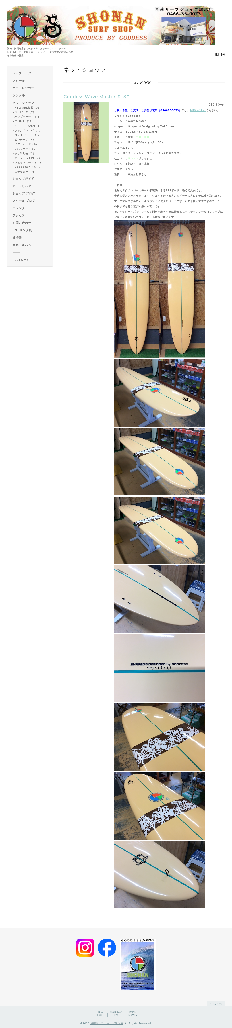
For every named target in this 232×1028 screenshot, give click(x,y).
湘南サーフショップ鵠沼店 (106, 1023)
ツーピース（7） (25, 112)
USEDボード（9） (26, 148)
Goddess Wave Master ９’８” (96, 96)
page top (217, 1004)
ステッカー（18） (26, 171)
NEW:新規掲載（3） (28, 107)
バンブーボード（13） (28, 116)
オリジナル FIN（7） (28, 158)
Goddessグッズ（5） (29, 167)
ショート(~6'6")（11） (29, 125)
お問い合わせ (198, 110)
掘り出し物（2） (25, 153)
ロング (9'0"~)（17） (28, 135)
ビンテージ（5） (25, 139)
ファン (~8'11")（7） (28, 130)
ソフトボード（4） (26, 144)
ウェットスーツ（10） (28, 162)
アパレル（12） (24, 121)
